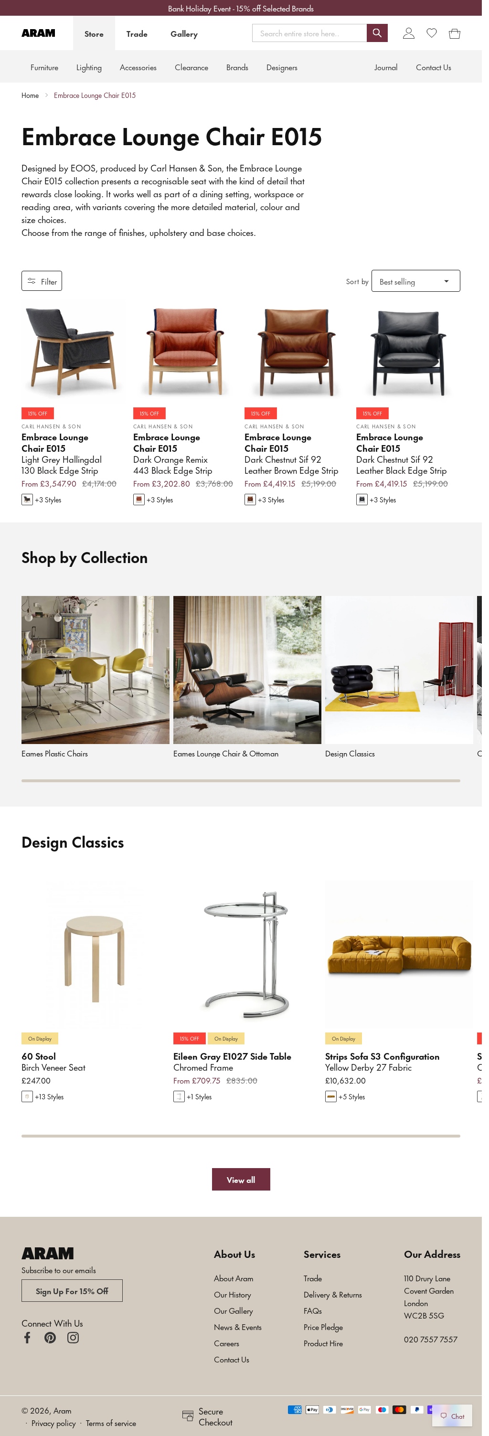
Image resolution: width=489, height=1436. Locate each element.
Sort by (357, 281)
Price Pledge (323, 1326)
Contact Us (231, 1358)
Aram (62, 1410)
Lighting (89, 66)
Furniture (44, 66)
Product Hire (323, 1342)
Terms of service (111, 1422)
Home (30, 95)
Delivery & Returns (333, 1293)
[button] (320, 33)
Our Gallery (233, 1310)
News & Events (238, 1326)
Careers (226, 1342)
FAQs (313, 1310)
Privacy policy (54, 1422)
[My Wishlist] (431, 33)
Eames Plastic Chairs (54, 753)
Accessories (138, 66)
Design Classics (350, 753)
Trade (137, 33)
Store (94, 33)
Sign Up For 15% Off (72, 1290)
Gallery (184, 33)
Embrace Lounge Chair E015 (95, 95)
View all (241, 1179)
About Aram (234, 1277)
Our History (232, 1293)
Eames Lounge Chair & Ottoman (225, 753)
